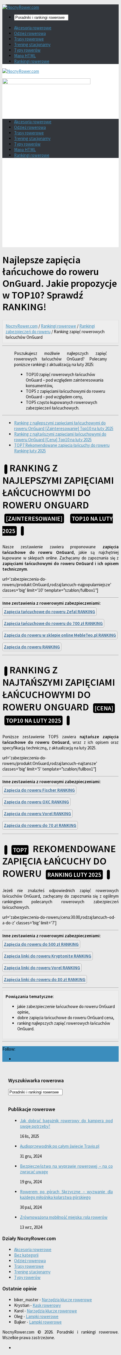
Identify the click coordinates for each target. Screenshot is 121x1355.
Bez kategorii (26, 1255)
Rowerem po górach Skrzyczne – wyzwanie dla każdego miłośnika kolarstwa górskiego (66, 1194)
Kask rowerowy (47, 1305)
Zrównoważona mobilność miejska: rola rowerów (63, 1217)
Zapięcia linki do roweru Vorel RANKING (42, 967)
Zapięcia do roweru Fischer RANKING (39, 790)
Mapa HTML (25, 55)
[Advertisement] (60, 204)
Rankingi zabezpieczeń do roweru (50, 328)
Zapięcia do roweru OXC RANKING (36, 802)
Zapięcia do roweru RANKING (32, 647)
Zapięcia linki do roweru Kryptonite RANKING (47, 956)
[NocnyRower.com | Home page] (20, 7)
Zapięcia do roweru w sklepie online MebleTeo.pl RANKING (60, 635)
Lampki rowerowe (42, 1316)
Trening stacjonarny (32, 44)
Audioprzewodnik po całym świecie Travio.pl (59, 1146)
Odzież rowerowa (30, 33)
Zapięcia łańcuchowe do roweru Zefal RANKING (49, 611)
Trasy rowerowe (29, 39)
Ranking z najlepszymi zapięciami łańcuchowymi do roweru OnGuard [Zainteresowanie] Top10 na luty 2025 (63, 425)
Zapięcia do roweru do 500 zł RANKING (41, 944)
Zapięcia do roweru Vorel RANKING (37, 813)
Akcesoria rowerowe (32, 28)
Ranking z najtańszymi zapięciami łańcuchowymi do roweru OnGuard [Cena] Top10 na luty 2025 (60, 436)
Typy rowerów (27, 50)
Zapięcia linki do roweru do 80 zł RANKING (44, 979)
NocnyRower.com (22, 326)
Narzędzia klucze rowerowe (67, 1299)
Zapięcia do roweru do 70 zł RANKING (40, 825)
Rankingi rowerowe (31, 61)
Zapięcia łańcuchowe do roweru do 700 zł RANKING (53, 623)
